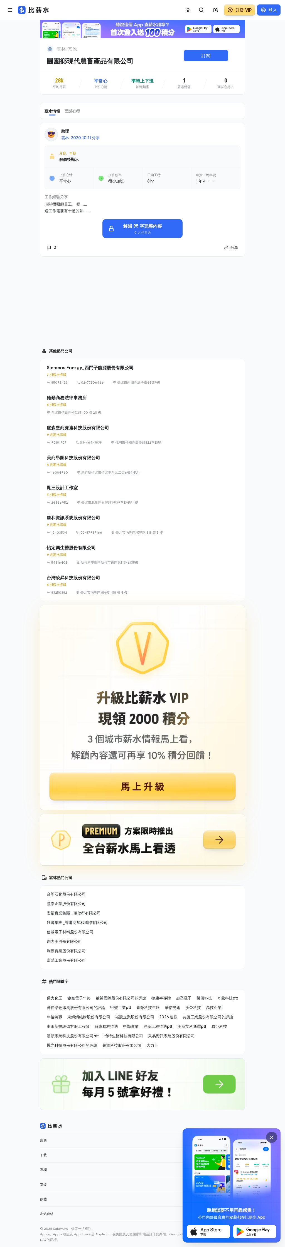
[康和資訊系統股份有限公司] (142, 525)
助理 (65, 131)
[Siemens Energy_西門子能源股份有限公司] (142, 375)
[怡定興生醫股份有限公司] (142, 555)
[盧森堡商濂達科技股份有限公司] (142, 435)
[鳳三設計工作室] (142, 495)
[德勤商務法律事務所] (142, 405)
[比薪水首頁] (51, 1126)
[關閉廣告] (271, 1137)
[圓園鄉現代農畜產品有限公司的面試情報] (226, 83)
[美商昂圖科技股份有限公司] (142, 465)
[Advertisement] (142, 300)
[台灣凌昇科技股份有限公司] (142, 585)
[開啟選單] (10, 10)
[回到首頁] (50, 49)
